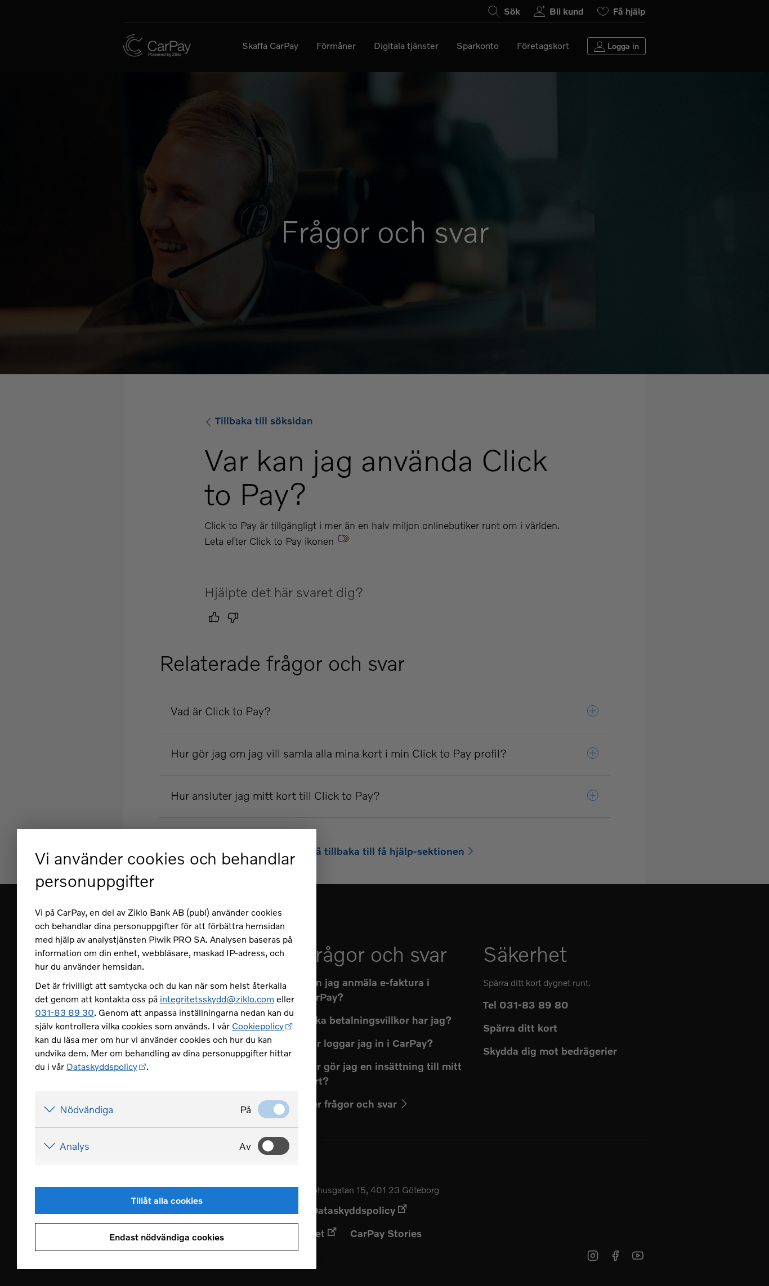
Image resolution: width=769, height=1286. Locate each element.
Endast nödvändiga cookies (166, 1236)
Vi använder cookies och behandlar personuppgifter (165, 869)
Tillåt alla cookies (167, 1200)
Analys (75, 1146)
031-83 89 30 (64, 1012)
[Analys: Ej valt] (273, 1146)
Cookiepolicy (258, 1025)
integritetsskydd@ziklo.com (217, 998)
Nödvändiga (86, 1109)
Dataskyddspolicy (101, 1066)
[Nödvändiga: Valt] (273, 1109)
